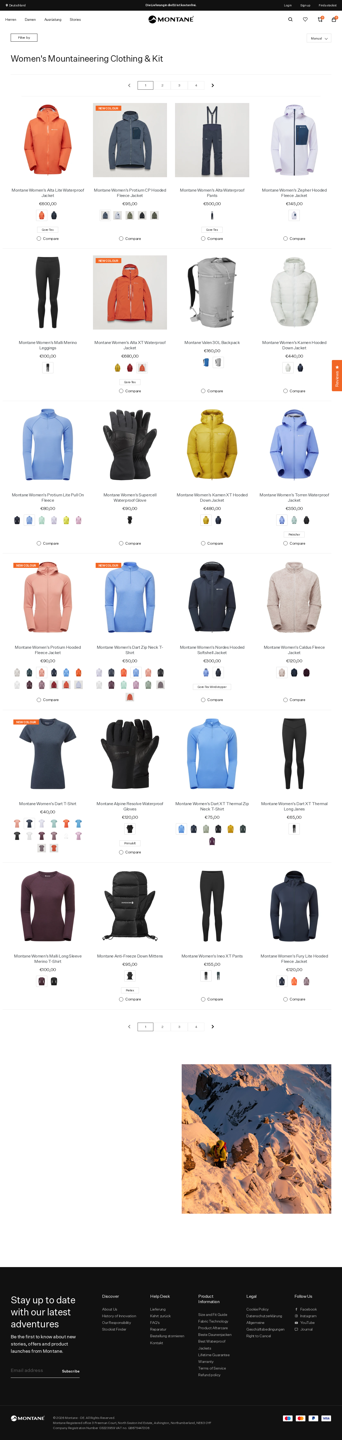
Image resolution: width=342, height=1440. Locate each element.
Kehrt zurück (160, 1316)
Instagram (308, 1316)
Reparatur (158, 1329)
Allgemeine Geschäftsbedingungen (264, 1325)
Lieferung (157, 1309)
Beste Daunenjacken (215, 1334)
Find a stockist (328, 5)
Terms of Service (212, 1368)
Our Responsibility (116, 1322)
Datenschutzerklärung (264, 1316)
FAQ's (155, 1322)
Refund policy (209, 1375)
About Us (109, 1309)
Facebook (308, 1309)
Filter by (24, 37)
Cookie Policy (257, 1309)
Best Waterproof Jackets (212, 1344)
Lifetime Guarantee (214, 1355)
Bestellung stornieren (167, 1336)
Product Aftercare (213, 1328)
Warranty (206, 1361)
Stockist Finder (114, 1329)
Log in (288, 5)
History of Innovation (119, 1316)
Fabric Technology (213, 1321)
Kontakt (156, 1343)
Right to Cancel (258, 1336)
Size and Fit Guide (212, 1314)
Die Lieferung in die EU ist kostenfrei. (171, 5)
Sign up (305, 5)
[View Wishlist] (305, 19)
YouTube (307, 1322)
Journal (306, 1329)
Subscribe (71, 1371)
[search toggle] (290, 19)
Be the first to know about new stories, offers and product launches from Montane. (43, 1344)
